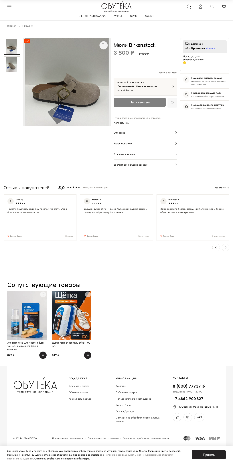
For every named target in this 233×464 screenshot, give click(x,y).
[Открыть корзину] (224, 6)
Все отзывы (222, 187)
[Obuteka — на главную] (116, 6)
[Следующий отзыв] (225, 247)
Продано (27, 25)
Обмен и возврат (78, 392)
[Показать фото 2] (12, 64)
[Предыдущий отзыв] (216, 247)
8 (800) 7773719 (189, 386)
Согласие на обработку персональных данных (137, 419)
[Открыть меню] (9, 6)
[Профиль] (200, 6)
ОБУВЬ (133, 16)
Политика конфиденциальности (68, 438)
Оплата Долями (125, 411)
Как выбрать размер (80, 398)
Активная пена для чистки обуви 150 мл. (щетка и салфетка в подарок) (25, 346)
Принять (209, 454)
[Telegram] (177, 417)
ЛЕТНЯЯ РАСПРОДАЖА (93, 16)
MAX (199, 417)
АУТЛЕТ (118, 16)
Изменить (210, 48)
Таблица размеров (168, 73)
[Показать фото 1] (12, 46)
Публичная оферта (126, 392)
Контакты (121, 386)
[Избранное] (212, 6)
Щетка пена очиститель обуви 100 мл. (71, 344)
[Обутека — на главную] (35, 385)
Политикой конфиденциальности (123, 455)
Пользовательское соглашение (133, 398)
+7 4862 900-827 (188, 399)
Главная (11, 25)
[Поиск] (189, 6)
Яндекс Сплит (123, 405)
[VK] (187, 417)
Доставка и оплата (79, 386)
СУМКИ (149, 16)
